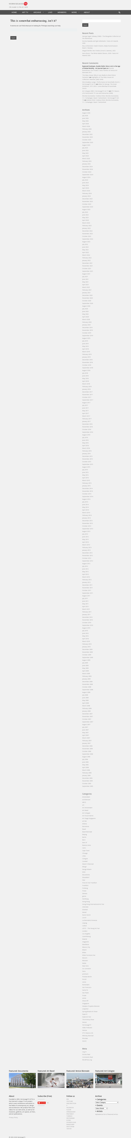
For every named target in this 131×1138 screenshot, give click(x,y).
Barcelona (85, 826)
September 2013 (87, 529)
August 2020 (86, 306)
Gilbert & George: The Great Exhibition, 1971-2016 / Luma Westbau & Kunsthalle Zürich (99, 86)
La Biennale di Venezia (89, 920)
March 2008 (86, 706)
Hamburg (85, 899)
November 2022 (87, 234)
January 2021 (86, 293)
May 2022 (85, 250)
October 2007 (86, 719)
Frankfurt (85, 885)
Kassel (84, 912)
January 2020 (86, 325)
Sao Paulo (85, 993)
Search (119, 12)
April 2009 (85, 671)
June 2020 (85, 311)
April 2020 (85, 317)
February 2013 (86, 547)
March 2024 (86, 191)
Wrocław (85, 1038)
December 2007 (87, 714)
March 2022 (86, 255)
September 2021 (87, 271)
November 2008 (87, 684)
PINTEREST (70, 1114)
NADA (84, 963)
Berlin (84, 837)
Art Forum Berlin (87, 816)
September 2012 (87, 561)
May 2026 (85, 121)
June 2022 (85, 247)
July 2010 (85, 631)
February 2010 (86, 644)
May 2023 (85, 217)
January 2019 (86, 357)
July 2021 (85, 276)
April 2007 (85, 735)
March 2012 (86, 577)
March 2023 (86, 223)
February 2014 (86, 515)
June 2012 (85, 569)
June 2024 (85, 183)
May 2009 (85, 668)
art (83, 805)
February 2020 (86, 322)
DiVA (83, 872)
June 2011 (85, 601)
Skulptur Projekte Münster (91, 1006)
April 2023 (85, 220)
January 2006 (86, 775)
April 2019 (85, 349)
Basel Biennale (87, 832)
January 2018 (86, 389)
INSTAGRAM (70, 1118)
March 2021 (86, 287)
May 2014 (85, 507)
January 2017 (86, 421)
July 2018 (85, 373)
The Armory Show (88, 1019)
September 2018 (87, 368)
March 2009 (86, 673)
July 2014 (85, 502)
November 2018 (87, 362)
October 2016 (86, 429)
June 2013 (85, 537)
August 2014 (86, 499)
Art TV (25, 12)
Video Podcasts (87, 1028)
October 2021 (86, 268)
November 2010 (87, 620)
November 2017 (87, 394)
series (84, 998)
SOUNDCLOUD (71, 1122)
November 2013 (87, 523)
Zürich (84, 1041)
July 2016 (85, 437)
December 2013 (87, 521)
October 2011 (86, 590)
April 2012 (85, 574)
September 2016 (87, 432)
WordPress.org (87, 1060)
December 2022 (87, 231)
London (84, 931)
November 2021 (87, 266)
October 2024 (86, 172)
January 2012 (86, 582)
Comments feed (87, 1057)
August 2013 (86, 531)
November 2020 (87, 298)
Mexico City (86, 947)
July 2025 (85, 148)
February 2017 (86, 419)
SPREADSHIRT (71, 1112)
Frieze (84, 891)
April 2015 (85, 478)
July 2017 (85, 405)
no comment (86, 968)
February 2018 (86, 386)
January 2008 (86, 711)
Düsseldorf (85, 877)
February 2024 (86, 193)
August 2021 (86, 274)
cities (84, 856)
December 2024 (87, 166)
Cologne (85, 859)
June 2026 (85, 118)
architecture (86, 799)
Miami (84, 950)
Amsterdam (86, 797)
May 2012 (85, 571)
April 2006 (85, 767)
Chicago (85, 853)
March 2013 (86, 545)
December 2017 (87, 392)
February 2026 (86, 129)
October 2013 (86, 526)
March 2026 (86, 126)
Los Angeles (86, 934)
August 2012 (86, 563)
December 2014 (87, 488)
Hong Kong (86, 901)
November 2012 (87, 555)
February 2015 (86, 483)
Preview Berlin (87, 977)
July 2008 (85, 695)
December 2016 (87, 424)
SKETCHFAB (70, 1126)
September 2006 (87, 754)
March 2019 (86, 352)
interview (85, 907)
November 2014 (87, 491)
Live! (50, 12)
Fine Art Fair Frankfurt (89, 883)
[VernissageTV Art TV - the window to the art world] (18, 5)
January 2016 (86, 453)
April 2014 (85, 510)
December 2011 (87, 585)
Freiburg (85, 888)
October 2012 (86, 558)
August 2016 (86, 435)
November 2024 (87, 169)
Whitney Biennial (87, 1036)
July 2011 (85, 598)
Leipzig (84, 923)
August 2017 (86, 403)
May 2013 (85, 539)
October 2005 (86, 783)
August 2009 (86, 660)
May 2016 (85, 443)
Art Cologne (86, 813)
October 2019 (86, 333)
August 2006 (86, 757)
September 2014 (87, 496)
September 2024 (87, 175)
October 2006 (86, 751)
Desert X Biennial (88, 864)
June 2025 (85, 150)
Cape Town (85, 850)
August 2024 (86, 177)
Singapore (85, 1003)
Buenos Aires (86, 845)
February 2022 (86, 258)
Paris (84, 971)
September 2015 (87, 464)
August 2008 (86, 692)
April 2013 (85, 542)
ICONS (68, 1120)
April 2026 (85, 124)
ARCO (84, 802)
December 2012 (87, 553)
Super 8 (84, 1014)
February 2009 (86, 676)
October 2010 (86, 622)
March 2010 (86, 641)
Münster (85, 960)
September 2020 (87, 303)
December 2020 (87, 295)
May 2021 (85, 282)
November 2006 (87, 749)
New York (85, 966)
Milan (84, 952)
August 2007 (86, 724)
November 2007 (87, 716)
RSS (67, 1099)
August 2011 (86, 596)
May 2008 (85, 700)
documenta (86, 875)
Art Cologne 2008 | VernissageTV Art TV (95, 91)
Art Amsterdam (87, 808)
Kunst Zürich (86, 915)
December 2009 (87, 649)
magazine (85, 942)
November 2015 (87, 459)
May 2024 (85, 185)
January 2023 (86, 228)
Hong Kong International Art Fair (93, 904)
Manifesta (85, 944)
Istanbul (85, 909)
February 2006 (86, 773)
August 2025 (86, 145)
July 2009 (85, 663)
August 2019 (86, 338)
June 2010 (85, 633)
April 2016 (85, 445)
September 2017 (87, 400)
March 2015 (86, 480)
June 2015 (85, 472)
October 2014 (86, 494)
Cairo (84, 848)
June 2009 (85, 665)
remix (84, 982)
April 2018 (85, 381)
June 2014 (85, 504)
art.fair (84, 821)
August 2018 (86, 370)
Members (62, 12)
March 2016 (86, 448)
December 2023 (87, 199)
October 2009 (86, 655)
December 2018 (87, 360)
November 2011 (87, 588)
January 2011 (86, 614)
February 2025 (86, 161)
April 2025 (85, 156)
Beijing (84, 834)
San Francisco (86, 987)
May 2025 (85, 153)
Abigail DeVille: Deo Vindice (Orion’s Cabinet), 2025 (98, 51)
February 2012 (86, 580)
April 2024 (85, 188)
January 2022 (86, 260)
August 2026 (86, 113)
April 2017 (85, 413)
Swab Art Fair (86, 1017)
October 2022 (86, 236)
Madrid (84, 939)
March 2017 (86, 416)
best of (84, 842)
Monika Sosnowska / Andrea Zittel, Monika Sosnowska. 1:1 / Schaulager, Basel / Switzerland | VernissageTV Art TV (100, 98)
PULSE (84, 979)
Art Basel (85, 810)
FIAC (83, 880)
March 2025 (86, 158)
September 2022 (87, 239)
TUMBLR (69, 1116)
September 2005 (87, 786)
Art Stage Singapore (89, 818)
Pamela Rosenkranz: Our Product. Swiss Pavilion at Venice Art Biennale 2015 (99, 70)
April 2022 (85, 252)
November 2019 (87, 330)
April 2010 (85, 639)
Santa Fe (85, 990)
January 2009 (86, 679)
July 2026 (85, 115)
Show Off (85, 1001)
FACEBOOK (70, 1107)
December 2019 (87, 327)
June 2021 (85, 279)
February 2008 (86, 708)
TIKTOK (68, 1129)
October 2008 (86, 687)
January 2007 (86, 743)
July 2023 (85, 212)
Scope (84, 995)
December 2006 (87, 746)
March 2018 (86, 384)
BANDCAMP (70, 1124)
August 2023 (86, 209)
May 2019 (85, 346)
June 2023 (85, 215)
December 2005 (87, 778)
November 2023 (87, 201)
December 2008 (87, 681)
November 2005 (87, 781)
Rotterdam (85, 985)
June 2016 (85, 440)
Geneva (84, 893)
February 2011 (86, 612)
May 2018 (85, 378)
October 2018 (86, 365)
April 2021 (85, 284)
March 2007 (86, 738)
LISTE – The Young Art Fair (91, 928)
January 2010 (86, 647)
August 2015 (86, 467)
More (74, 12)
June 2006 (85, 762)
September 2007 (87, 722)
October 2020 (86, 301)
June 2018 (85, 376)
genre (84, 896)
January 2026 (86, 132)
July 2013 (85, 534)
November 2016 (87, 427)
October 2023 (86, 204)
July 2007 (85, 727)
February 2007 (86, 740)
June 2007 (85, 730)
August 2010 (86, 628)
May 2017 (85, 411)
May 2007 (85, 732)
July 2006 (85, 759)
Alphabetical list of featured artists (106, 1114)
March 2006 (86, 770)
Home (14, 12)
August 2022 (86, 242)
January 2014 (86, 518)
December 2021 (87, 263)
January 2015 (86, 486)
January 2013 (86, 550)
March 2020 (86, 319)
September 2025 (87, 142)
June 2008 (85, 698)
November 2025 (87, 137)
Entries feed (86, 1054)
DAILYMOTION (71, 1103)
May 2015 (85, 475)
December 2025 (87, 134)
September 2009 (87, 657)
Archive (37, 12)
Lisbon (84, 926)
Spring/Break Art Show (89, 1011)
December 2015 (87, 456)
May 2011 (85, 604)
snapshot (85, 1009)
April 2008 (85, 703)
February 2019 (86, 354)
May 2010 (85, 636)
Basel (84, 829)
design (84, 867)
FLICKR (68, 1110)
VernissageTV (86, 1025)
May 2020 (85, 314)
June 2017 (85, 408)
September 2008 (87, 690)
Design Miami (86, 869)
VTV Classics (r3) (87, 1033)
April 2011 (85, 606)
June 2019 (85, 343)
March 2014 (86, 512)
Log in (84, 1052)
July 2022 (85, 244)
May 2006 (85, 765)
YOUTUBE (69, 1101)
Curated (84, 861)
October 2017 (86, 397)
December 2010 (87, 617)
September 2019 (87, 335)
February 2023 (86, 225)
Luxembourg (86, 936)
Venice (84, 1022)
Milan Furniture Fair (88, 955)
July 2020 (85, 309)
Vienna (84, 1030)
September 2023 (87, 207)
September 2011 (87, 593)
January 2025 (86, 164)
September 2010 (87, 625)
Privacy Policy (13, 1117)
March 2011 (86, 609)
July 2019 (85, 341)
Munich (84, 958)
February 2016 (86, 451)
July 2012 (85, 566)
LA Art (84, 918)
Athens (84, 824)
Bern (83, 840)
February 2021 (86, 290)
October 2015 (86, 462)
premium (85, 974)
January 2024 (86, 196)
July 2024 (85, 180)
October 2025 (86, 140)
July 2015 (85, 470)
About (87, 12)
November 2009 (87, 652)
